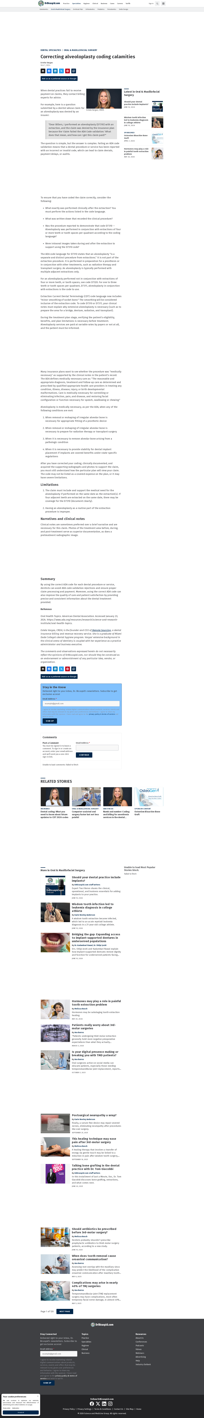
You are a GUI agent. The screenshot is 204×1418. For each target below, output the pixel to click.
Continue (84, 755)
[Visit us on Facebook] (92, 1404)
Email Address (50, 699)
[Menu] (163, 3)
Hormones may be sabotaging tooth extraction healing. (96, 1014)
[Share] (49, 71)
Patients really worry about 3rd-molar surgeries (94, 1026)
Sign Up (50, 721)
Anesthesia (108, 809)
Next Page (65, 1311)
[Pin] (67, 71)
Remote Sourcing (101, 630)
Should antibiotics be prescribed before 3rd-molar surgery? (94, 1230)
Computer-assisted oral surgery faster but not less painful (85, 814)
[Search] (157, 3)
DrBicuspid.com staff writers (87, 885)
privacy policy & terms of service (102, 714)
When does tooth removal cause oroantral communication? (94, 1257)
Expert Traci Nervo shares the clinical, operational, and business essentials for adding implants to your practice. (96, 891)
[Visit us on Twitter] (98, 1404)
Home (138, 1409)
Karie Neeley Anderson (84, 915)
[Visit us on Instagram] (110, 1404)
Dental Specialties (51, 50)
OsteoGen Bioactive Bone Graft (136, 136)
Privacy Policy (69, 1409)
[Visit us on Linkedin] (104, 1404)
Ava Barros (79, 1032)
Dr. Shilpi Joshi (100, 945)
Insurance (45, 809)
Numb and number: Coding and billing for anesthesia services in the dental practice (116, 814)
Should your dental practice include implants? (136, 103)
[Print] (43, 71)
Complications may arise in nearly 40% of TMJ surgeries (95, 1284)
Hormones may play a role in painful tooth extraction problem (136, 151)
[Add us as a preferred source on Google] (73, 71)
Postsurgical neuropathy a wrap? (94, 1115)
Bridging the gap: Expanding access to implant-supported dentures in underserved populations (96, 938)
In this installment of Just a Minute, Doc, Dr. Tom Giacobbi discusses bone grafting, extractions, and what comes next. (96, 1179)
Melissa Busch (80, 1009)
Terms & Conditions (102, 1409)
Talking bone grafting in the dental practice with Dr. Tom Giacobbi (96, 1167)
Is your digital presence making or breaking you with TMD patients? (95, 1053)
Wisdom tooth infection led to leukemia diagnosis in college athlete (136, 120)
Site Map (130, 1409)
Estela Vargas (47, 63)
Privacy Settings (84, 1409)
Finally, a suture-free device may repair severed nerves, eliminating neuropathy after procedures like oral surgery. (96, 1126)
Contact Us (118, 1409)
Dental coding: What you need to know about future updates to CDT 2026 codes (54, 814)
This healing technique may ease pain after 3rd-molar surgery (94, 1140)
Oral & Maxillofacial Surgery (80, 50)
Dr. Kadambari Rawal (83, 945)
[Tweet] (61, 71)
